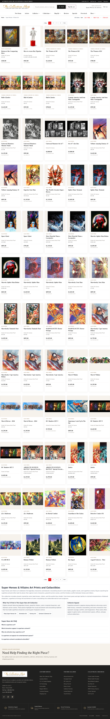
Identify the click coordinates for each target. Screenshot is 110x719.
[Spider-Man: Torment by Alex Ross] (77, 175)
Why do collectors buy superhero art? (13, 632)
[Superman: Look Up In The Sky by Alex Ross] (77, 406)
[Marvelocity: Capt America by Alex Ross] (33, 360)
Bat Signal (71, 560)
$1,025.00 (93, 153)
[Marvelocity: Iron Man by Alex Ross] (77, 267)
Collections (46, 13)
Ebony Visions (67, 686)
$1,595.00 (4, 384)
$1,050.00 (49, 523)
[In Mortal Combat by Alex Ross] (55, 498)
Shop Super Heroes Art (10, 613)
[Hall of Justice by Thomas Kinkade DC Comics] (10, 82)
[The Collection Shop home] (16, 7)
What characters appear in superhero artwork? (16, 628)
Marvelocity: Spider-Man (31, 282)
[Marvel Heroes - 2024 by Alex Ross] (10, 406)
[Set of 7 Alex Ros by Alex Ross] (77, 129)
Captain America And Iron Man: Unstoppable (76, 98)
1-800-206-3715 (85, 1)
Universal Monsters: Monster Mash (7, 145)
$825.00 (3, 292)
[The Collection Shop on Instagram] (8, 697)
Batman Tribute (29, 560)
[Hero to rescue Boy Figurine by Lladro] (33, 36)
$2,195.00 (27, 477)
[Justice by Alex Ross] (77, 452)
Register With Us (44, 688)
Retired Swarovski (92, 686)
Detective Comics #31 (97, 513)
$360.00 (3, 61)
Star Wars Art (91, 683)
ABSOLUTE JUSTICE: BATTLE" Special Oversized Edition (33, 469)
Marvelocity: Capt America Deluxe (99, 330)
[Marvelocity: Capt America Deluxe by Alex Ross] (10, 360)
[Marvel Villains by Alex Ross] (77, 360)
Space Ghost (5, 236)
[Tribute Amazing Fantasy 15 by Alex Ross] (10, 175)
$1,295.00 (93, 384)
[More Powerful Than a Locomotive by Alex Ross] (55, 221)
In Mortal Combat (51, 513)
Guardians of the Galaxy (76, 513)
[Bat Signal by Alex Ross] (77, 545)
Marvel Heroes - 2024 (8, 421)
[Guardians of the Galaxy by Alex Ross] (77, 498)
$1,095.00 (71, 199)
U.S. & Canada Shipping (45, 681)
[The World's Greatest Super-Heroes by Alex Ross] (55, 175)
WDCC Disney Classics (93, 688)
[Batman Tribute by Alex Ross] (33, 545)
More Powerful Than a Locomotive (53, 237)
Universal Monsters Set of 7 (54, 144)
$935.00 (70, 61)
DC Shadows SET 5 (52, 421)
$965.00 (26, 61)
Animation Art (23, 613)
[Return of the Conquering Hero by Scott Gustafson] (10, 36)
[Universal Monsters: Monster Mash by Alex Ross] (10, 129)
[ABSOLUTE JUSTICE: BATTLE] (33, 452)
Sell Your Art (93, 1)
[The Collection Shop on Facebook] (4, 697)
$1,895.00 (4, 475)
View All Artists (67, 693)
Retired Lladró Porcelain (93, 678)
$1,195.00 (71, 107)
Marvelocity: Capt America (32, 375)
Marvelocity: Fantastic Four (10, 329)
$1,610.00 (49, 61)
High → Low (96, 17)
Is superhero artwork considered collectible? (15, 639)
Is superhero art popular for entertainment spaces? (17, 636)
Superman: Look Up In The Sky (77, 422)
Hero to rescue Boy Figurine (32, 51)
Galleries (35, 13)
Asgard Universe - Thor (98, 560)
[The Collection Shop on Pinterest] (12, 697)
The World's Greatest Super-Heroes (55, 191)
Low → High (87, 17)
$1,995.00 (49, 477)
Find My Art (71, 7)
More (92, 13)
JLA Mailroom (6, 513)
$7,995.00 (49, 429)
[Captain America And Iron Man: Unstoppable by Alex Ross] (77, 82)
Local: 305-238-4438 (7, 692)
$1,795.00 (93, 338)
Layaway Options (44, 678)
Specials (74, 13)
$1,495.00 (71, 384)
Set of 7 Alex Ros (73, 144)
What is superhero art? (9, 625)
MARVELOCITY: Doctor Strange (54, 330)
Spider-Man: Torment (75, 190)
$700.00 (93, 61)
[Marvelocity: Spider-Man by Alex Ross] (33, 267)
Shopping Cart (43, 693)
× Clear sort (105, 17)
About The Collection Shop (46, 676)
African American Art (68, 676)
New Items (18, 13)
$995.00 (93, 107)
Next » (65, 579)
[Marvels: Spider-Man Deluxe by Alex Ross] (10, 267)
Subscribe (106, 1)
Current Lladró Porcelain (93, 676)
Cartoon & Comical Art (45, 613)
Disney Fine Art (67, 683)
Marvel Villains (73, 375)
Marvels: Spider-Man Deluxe (99, 236)
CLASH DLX (5, 560)
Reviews (66, 13)
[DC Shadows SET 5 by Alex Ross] (55, 406)
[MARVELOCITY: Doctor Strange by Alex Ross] (55, 313)
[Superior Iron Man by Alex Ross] (33, 175)
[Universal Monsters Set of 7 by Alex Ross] (55, 129)
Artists (27, 13)
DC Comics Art (67, 681)
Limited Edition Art (68, 691)
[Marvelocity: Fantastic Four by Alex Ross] (10, 313)
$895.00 (3, 199)
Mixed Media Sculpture (93, 681)
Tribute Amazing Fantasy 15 (99, 144)
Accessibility (43, 686)
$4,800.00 (49, 152)
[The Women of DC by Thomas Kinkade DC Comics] (55, 36)
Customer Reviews (44, 691)
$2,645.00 (93, 429)
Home (2, 17)
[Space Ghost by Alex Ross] (10, 221)
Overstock (84, 13)
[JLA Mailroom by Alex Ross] (10, 498)
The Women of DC (52, 51)
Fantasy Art (33, 613)
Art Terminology (43, 683)
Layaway (100, 1)
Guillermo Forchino (68, 688)
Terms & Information (83, 715)
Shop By (56, 13)
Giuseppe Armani (68, 678)
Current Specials (92, 691)
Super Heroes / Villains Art (12, 17)
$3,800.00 (71, 152)
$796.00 (26, 246)
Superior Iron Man (30, 190)
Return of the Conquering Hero (9, 52)
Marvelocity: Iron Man (75, 282)
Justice (70, 467)
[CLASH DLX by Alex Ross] (10, 545)
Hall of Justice (5, 97)
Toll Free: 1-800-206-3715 (8, 690)
